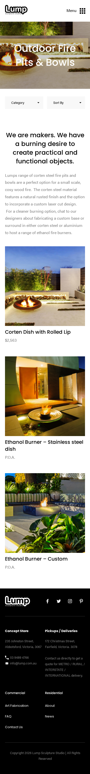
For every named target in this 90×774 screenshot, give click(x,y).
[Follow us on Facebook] (45, 602)
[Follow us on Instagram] (68, 602)
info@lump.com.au (23, 663)
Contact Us (14, 727)
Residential (54, 693)
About (50, 706)
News (49, 716)
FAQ (8, 716)
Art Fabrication (16, 706)
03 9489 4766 (19, 657)
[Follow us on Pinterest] (79, 602)
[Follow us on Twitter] (56, 602)
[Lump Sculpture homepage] (17, 602)
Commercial (15, 693)
